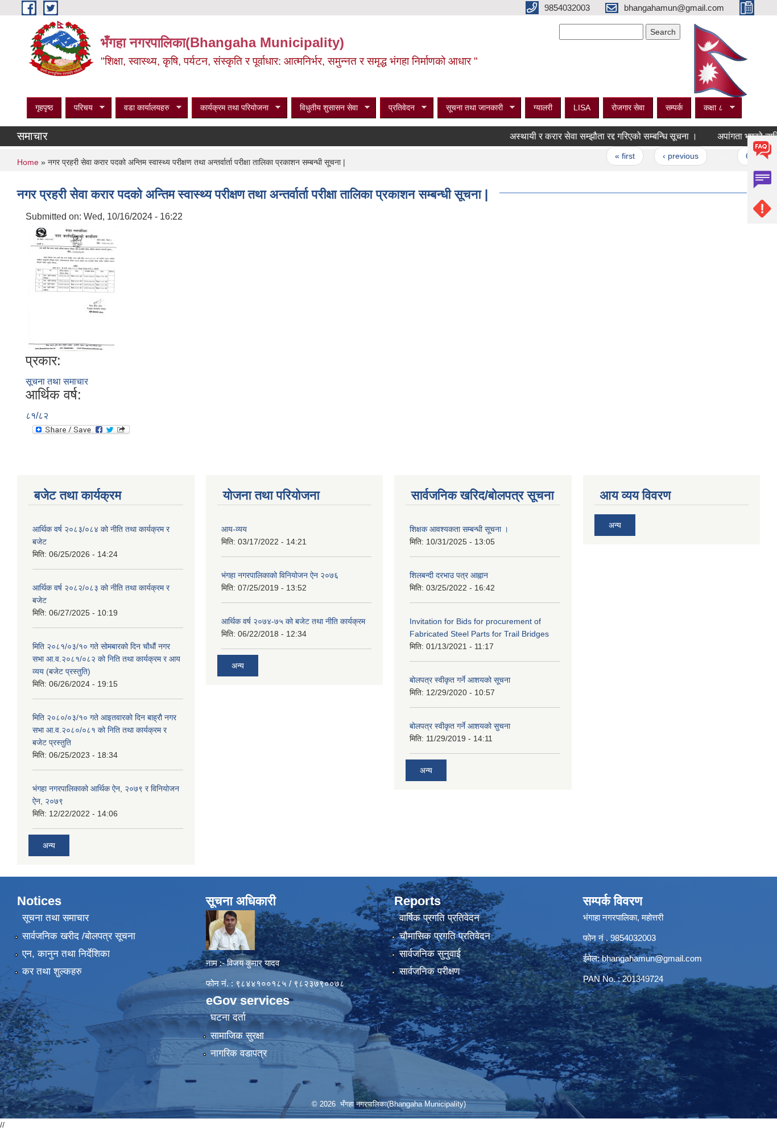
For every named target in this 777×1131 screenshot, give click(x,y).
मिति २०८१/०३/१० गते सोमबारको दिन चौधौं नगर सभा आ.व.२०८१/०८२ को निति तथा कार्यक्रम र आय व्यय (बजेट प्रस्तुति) (106, 659)
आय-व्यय (234, 529)
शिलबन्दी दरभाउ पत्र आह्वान (449, 575)
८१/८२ (37, 415)
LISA (581, 107)
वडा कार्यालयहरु (142, 108)
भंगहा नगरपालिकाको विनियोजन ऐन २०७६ (279, 575)
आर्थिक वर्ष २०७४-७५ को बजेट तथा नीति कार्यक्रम (293, 621)
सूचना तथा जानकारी (470, 108)
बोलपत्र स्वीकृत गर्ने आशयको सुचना (460, 725)
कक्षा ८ (709, 108)
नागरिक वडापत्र (238, 1053)
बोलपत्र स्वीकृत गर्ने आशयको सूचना (460, 679)
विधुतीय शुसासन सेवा (324, 108)
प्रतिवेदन (397, 108)
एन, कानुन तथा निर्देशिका (66, 953)
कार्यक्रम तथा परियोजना (230, 108)
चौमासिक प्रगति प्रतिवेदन (444, 936)
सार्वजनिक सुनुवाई (430, 953)
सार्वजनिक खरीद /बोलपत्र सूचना (78, 936)
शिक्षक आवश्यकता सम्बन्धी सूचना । (459, 529)
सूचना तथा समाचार (57, 381)
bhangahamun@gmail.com (652, 958)
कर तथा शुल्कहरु (52, 971)
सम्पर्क (674, 107)
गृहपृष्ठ (44, 107)
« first (604, 155)
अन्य (49, 845)
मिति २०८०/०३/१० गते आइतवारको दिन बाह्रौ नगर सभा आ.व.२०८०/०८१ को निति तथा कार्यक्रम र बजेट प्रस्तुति (104, 730)
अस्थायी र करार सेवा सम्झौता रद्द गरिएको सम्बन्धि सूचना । (582, 136)
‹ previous (659, 155)
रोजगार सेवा (627, 107)
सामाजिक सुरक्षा (237, 1035)
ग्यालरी (543, 107)
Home (28, 162)
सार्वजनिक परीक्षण (429, 971)
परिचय (79, 108)
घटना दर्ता (228, 1017)
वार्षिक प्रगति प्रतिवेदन (439, 918)
